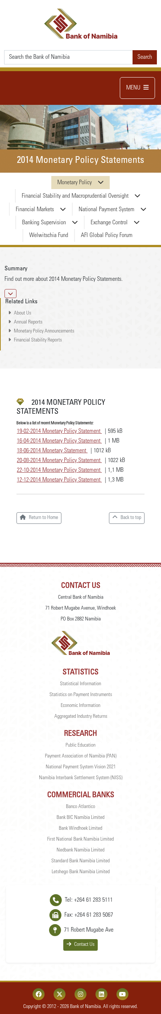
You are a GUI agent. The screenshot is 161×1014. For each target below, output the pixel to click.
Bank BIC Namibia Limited (80, 817)
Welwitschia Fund (48, 236)
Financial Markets (35, 210)
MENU (133, 88)
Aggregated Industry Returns (80, 716)
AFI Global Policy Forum (107, 236)
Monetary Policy (74, 183)
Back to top (131, 517)
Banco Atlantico (80, 807)
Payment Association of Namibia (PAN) (80, 756)
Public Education (80, 745)
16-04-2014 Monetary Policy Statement (59, 441)
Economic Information (80, 705)
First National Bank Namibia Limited (80, 839)
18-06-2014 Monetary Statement (52, 451)
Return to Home (43, 517)
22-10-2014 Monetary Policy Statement (59, 470)
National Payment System (106, 210)
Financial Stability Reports (38, 340)
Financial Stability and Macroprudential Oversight (75, 196)
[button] (10, 293)
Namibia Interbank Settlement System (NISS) (80, 778)
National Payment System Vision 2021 (81, 767)
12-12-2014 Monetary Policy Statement (59, 480)
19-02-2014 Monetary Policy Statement (59, 431)
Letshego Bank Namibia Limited (81, 872)
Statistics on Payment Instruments (80, 695)
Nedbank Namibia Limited (80, 850)
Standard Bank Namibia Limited (80, 861)
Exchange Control (109, 223)
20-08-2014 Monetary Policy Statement (59, 461)
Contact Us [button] (84, 944)
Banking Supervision (44, 223)
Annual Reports (28, 322)
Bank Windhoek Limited (80, 828)
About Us (22, 313)
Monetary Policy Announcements (44, 331)
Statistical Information (80, 684)
